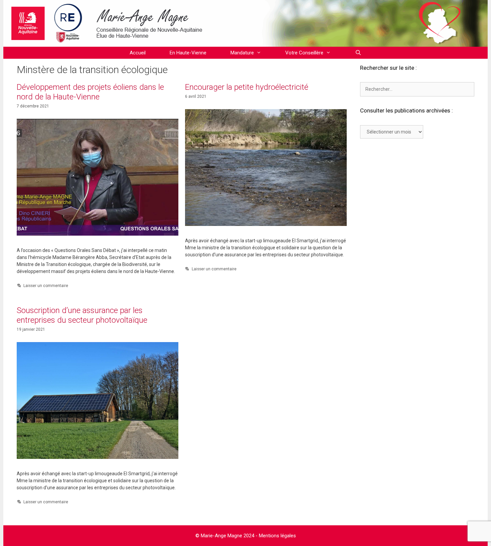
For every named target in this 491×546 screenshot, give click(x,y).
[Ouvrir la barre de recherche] (358, 53)
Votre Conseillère (304, 53)
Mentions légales (277, 536)
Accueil (138, 53)
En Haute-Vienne (188, 53)
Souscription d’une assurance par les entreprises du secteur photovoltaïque (82, 315)
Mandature (242, 53)
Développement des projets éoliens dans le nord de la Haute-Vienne (90, 91)
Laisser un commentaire (45, 285)
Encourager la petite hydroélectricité (246, 87)
